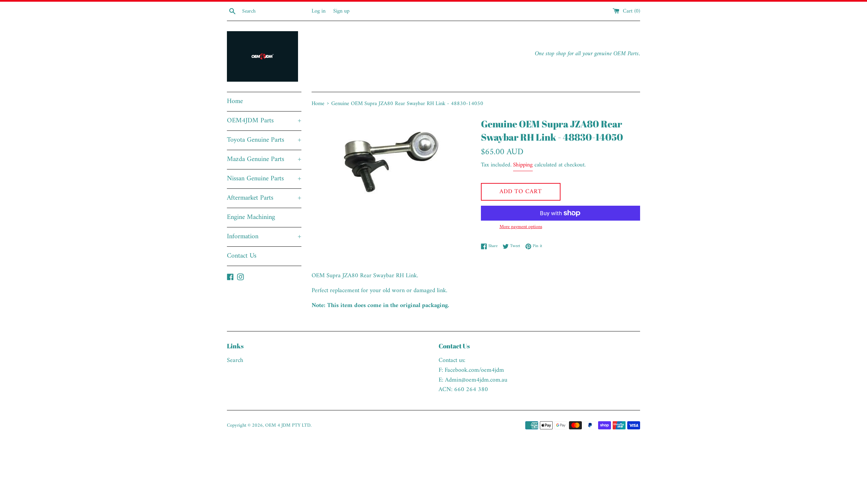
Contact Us (241, 256)
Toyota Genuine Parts (264, 140)
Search (235, 360)
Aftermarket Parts (264, 198)
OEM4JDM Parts (264, 121)
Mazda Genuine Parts (264, 159)
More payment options (521, 227)
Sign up (341, 11)
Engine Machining (251, 217)
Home (235, 101)
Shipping (523, 165)
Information (264, 237)
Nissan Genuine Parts (264, 179)
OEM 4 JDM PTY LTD (288, 425)
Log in (318, 11)
